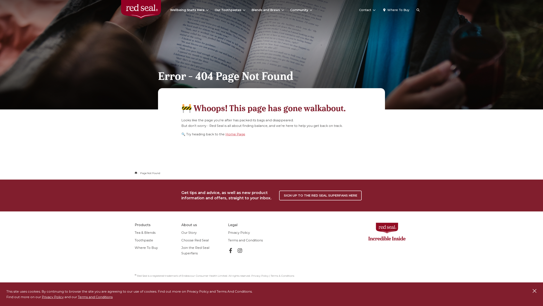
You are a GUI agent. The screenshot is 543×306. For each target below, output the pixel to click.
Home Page (235, 134)
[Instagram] (239, 251)
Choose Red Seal (195, 240)
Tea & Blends (145, 233)
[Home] (136, 173)
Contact (365, 10)
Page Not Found (150, 173)
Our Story (189, 233)
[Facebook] (230, 251)
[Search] (418, 10)
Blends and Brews (266, 10)
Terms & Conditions (282, 275)
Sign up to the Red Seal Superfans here (320, 195)
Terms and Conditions (245, 240)
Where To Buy (146, 248)
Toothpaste (144, 240)
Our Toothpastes (228, 10)
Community (299, 10)
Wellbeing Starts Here (187, 10)
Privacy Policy (239, 233)
